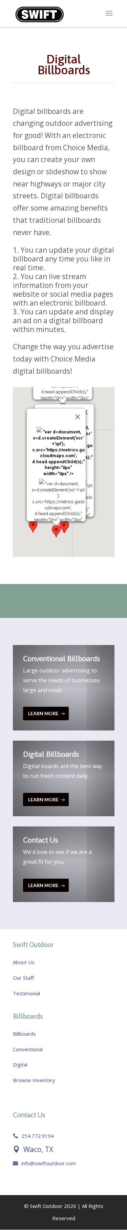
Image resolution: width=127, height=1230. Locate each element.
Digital (20, 1064)
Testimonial (26, 993)
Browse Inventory (34, 1080)
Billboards (24, 1033)
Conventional (28, 1049)
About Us (24, 962)
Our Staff (23, 977)
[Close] (77, 417)
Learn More (43, 713)
